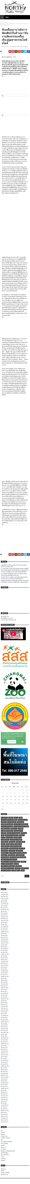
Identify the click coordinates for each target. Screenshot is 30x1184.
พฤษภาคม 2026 (4, 898)
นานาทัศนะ (3, 1149)
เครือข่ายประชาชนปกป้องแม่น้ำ (9, 859)
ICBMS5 (11, 817)
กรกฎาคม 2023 (4, 961)
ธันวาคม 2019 (4, 1041)
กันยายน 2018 (4, 1069)
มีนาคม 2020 (4, 1036)
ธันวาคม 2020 (4, 1019)
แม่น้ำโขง (17, 868)
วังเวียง (3, 844)
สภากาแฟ (22, 848)
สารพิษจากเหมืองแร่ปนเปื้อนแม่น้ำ (18, 853)
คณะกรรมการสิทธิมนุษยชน (20, 824)
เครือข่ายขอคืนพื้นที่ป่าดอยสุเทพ (17, 857)
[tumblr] (16, 51)
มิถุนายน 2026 (4, 896)
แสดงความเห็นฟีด (5, 1172)
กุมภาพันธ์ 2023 (4, 971)
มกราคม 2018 (4, 1084)
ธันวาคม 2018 (4, 1064)
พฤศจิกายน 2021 (5, 998)
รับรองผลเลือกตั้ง (20, 842)
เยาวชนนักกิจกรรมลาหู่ (7, 864)
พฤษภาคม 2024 (4, 943)
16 (27, 796)
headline (6, 22)
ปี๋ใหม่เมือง (21, 835)
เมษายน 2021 (4, 1012)
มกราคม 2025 (4, 928)
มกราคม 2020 (4, 1039)
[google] (13, 51)
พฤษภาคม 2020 (4, 1032)
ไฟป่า (22, 870)
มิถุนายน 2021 (4, 1008)
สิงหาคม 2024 (4, 937)
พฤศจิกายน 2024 (5, 931)
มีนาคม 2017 (4, 1103)
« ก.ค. (2, 809)
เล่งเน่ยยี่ (16, 864)
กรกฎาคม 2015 (4, 1118)
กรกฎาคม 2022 (4, 984)
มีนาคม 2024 (4, 946)
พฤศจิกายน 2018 (5, 1066)
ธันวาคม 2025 (4, 907)
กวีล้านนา (4, 822)
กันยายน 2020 (4, 1025)
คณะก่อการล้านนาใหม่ (7, 826)
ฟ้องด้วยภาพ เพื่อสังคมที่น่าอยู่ (8, 1151)
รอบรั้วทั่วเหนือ (19, 46)
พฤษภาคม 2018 (4, 1077)
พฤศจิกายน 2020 (5, 1021)
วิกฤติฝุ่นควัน (18, 844)
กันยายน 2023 (4, 957)
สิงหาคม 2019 (4, 1049)
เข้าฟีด (2, 1170)
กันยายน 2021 (4, 1002)
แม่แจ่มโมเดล (25, 868)
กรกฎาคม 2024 (4, 939)
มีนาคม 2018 (4, 1080)
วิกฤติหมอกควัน (5, 846)
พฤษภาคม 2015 (4, 1121)
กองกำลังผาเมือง (12, 822)
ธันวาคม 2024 (4, 930)
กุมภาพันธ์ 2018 (4, 1082)
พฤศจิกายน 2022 (5, 976)
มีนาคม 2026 (4, 902)
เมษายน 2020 (4, 1034)
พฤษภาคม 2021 (4, 1010)
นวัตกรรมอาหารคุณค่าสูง (14, 833)
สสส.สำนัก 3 (4, 850)
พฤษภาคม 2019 (4, 1054)
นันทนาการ (3, 1147)
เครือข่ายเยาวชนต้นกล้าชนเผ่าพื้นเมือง (11, 861)
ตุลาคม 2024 (4, 933)
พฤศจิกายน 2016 (5, 1110)
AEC (2, 1130)
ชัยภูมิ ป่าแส (14, 828)
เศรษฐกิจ (26, 46)
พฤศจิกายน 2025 (5, 909)
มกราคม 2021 (4, 1017)
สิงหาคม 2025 (4, 915)
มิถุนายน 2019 (4, 1053)
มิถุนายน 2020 (4, 1030)
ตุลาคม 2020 (4, 1023)
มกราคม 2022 (4, 995)
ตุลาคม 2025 (4, 911)
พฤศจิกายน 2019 (5, 1043)
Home (1, 22)
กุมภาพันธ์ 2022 (4, 993)
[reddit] (19, 51)
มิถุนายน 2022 (4, 985)
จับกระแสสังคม (4, 1143)
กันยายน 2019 (4, 1047)
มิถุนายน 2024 (4, 941)
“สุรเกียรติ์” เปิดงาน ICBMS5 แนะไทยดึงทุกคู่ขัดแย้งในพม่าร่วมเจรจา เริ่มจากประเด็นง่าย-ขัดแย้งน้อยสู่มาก (14, 577)
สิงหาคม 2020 (4, 1026)
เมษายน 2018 (4, 1079)
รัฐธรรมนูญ (12, 842)
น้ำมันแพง (23, 833)
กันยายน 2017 (4, 1092)
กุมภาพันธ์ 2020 (4, 1038)
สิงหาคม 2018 (4, 1071)
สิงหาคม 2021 (4, 1004)
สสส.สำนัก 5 (12, 850)
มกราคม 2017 (4, 1107)
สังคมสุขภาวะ (5, 853)
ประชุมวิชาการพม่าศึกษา (11, 835)
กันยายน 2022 (4, 980)
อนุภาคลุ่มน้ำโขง (5, 1154)
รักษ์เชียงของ (5, 842)
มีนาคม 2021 (4, 1013)
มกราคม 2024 (4, 950)
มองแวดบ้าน (9, 837)
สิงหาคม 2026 (4, 892)
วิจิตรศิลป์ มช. (5, 848)
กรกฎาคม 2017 (4, 1095)
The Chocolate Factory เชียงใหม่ (9, 819)
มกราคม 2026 (4, 905)
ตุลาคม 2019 (4, 1045)
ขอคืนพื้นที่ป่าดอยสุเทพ (7, 824)
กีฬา (2, 1139)
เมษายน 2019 (4, 1056)
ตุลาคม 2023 (4, 956)
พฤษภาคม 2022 (4, 987)
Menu (7, 17)
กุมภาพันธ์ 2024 (4, 948)
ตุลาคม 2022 (4, 978)
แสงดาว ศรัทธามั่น (6, 870)
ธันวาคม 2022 (4, 974)
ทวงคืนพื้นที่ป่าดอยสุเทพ (7, 830)
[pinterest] (10, 51)
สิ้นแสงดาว (4, 855)
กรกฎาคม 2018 (4, 1073)
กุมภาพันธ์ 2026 (4, 903)
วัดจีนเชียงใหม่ (9, 844)
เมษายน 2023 (4, 967)
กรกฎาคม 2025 (4, 916)
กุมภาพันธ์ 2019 (4, 1060)
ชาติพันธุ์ (20, 828)
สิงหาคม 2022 (4, 982)
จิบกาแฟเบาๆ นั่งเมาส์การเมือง (21, 826)
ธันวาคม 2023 (4, 952)
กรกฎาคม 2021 (4, 1006)
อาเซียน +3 (3, 1158)
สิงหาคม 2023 (4, 959)
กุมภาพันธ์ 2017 (4, 1105)
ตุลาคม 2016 (4, 1112)
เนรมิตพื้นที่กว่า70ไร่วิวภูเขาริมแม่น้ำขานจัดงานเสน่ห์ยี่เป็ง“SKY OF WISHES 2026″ (13, 565)
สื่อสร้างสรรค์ (11, 855)
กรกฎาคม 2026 (4, 894)
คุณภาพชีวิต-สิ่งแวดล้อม (6, 1141)
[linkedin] (22, 51)
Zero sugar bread (22, 819)
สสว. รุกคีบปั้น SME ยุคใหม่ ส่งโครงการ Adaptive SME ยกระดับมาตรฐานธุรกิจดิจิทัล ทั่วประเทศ (14, 574)
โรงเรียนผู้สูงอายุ (16, 870)
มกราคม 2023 (4, 972)
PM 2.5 (16, 817)
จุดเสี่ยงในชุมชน (5, 828)
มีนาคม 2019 (4, 1058)
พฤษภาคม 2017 (4, 1099)
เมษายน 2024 (4, 944)
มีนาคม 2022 (4, 991)
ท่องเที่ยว (3, 1145)
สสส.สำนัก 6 (19, 850)
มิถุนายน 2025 (4, 918)
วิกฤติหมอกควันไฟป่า (16, 846)
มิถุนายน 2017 (4, 1097)
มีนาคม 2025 (4, 924)
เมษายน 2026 (4, 900)
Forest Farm (4, 817)
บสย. (3, 835)
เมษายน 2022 (4, 989)
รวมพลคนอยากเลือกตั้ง (16, 839)
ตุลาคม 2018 (4, 1067)
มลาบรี (3, 837)
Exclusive (3, 1132)
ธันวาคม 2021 (4, 997)
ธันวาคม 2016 (4, 1108)
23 (27, 799)
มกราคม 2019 (4, 1062)
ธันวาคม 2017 (4, 1086)
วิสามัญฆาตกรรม (14, 848)
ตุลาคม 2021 (4, 1000)
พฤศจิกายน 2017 (5, 1088)
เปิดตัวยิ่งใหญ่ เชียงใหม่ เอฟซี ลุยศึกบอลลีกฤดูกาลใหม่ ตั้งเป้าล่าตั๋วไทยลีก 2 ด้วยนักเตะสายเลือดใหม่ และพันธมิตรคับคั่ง (15, 581)
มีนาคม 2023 (4, 969)
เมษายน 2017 (4, 1101)
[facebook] (28, 51)
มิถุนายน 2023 (4, 963)
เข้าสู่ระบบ (3, 1169)
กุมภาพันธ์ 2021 (4, 1015)
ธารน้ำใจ (4, 833)
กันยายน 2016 (4, 1114)
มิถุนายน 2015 (4, 1120)
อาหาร (2, 1156)
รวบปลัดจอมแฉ (5, 839)
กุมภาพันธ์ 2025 (4, 926)
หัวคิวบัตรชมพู (5, 857)
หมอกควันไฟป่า (20, 855)
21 (19, 799)
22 (23, 799)
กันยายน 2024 (4, 935)
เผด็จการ (23, 861)
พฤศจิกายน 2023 (5, 954)
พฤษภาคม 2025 (4, 920)
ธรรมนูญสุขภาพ (18, 830)
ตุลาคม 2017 (4, 1090)
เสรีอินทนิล (18, 866)
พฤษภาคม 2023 (4, 965)
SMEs (20, 817)
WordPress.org (4, 1174)
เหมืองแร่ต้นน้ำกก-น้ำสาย (8, 868)
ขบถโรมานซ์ (20, 822)
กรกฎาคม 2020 (4, 1028)
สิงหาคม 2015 (4, 1116)
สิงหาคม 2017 (4, 1094)
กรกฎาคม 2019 (4, 1051)
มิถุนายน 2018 (4, 1075)
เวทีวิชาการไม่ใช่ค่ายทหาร (8, 866)
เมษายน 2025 (4, 922)
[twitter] (25, 51)
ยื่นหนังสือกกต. (17, 837)
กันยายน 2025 (4, 913)
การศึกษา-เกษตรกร (5, 1138)
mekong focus (4, 1136)
